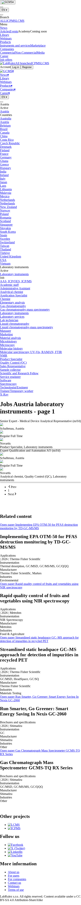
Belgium (5, 125)
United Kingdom (10, 256)
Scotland (5, 221)
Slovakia (5, 228)
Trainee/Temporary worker (16, 391)
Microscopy (7, 345)
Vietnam (5, 263)
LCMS (20, 20)
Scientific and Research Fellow (19, 373)
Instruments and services (15, 45)
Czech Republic (10, 143)
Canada (4, 132)
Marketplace (38, 45)
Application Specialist (13, 295)
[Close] (1, 14)
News (3, 27)
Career (4, 56)
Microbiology (8, 341)
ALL (3, 20)
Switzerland (7, 242)
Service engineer (10, 376)
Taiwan (4, 246)
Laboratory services (12, 316)
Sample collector (10, 369)
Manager (5, 330)
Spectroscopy (8, 384)
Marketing (6, 334)
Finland (4, 150)
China (3, 136)
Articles (5, 31)
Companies (7, 49)
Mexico (4, 196)
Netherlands (7, 200)
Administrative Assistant (15, 288)
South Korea (8, 231)
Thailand (5, 249)
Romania (5, 217)
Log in (15, 67)
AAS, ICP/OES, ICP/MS (16, 281)
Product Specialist (11, 359)
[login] (1, 101)
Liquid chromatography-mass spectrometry (26, 327)
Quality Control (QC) (13, 362)
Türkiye (5, 253)
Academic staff (9, 284)
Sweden (5, 238)
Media (41, 52)
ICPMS (11, 20)
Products (5, 42)
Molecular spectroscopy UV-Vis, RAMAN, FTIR (31, 352)
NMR (3, 355)
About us (13, 872)
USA (3, 260)
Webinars (6, 38)
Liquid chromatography (14, 323)
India (3, 171)
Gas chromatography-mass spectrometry (25, 309)
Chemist (5, 299)
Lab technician (9, 320)
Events (14, 31)
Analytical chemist (11, 292)
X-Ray (4, 394)
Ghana (4, 161)
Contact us (14, 882)
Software (5, 380)
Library (4, 35)
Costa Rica (7, 139)
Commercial (7, 52)
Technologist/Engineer (14, 387)
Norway (5, 210)
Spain (3, 235)
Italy (3, 178)
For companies (17, 879)
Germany (6, 157)
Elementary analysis (12, 302)
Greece (4, 164)
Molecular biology (11, 348)
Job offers (6, 59)
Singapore (6, 224)
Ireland (4, 175)
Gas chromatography (13, 306)
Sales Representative (13, 366)
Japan (3, 182)
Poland (4, 214)
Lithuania (6, 189)
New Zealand (8, 207)
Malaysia (5, 192)
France (4, 154)
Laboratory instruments (14, 274)
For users (13, 875)
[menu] (1, 7)
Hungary (5, 168)
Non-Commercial (26, 52)
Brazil (3, 129)
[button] (40, 104)
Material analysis (10, 338)
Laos (3, 185)
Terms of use (16, 889)
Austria (4, 111)
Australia (5, 118)
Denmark (6, 146)
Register (27, 67)
